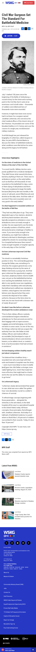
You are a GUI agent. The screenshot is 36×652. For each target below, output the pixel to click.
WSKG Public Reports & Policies (13, 600)
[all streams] (33, 649)
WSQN (11, 569)
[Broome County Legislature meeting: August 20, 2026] (8, 488)
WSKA (20, 569)
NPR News (7, 434)
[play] (3, 650)
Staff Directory (8, 596)
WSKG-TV (16, 569)
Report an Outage (9, 620)
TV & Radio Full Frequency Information (15, 612)
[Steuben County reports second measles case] (8, 475)
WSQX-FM (11, 567)
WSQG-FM (17, 567)
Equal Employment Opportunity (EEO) (14, 604)
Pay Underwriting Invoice (11, 628)
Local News (18, 471)
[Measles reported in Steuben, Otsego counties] (8, 502)
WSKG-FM (6, 567)
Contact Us (7, 592)
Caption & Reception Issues (11, 616)
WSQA (26, 567)
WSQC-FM (6, 569)
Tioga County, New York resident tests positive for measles (23, 517)
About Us (6, 572)
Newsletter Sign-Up (9, 624)
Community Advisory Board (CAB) (13, 584)
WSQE (22, 567)
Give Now (29, 3)
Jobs (5, 588)
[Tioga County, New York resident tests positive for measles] (8, 515)
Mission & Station (9, 576)
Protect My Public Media (11, 608)
